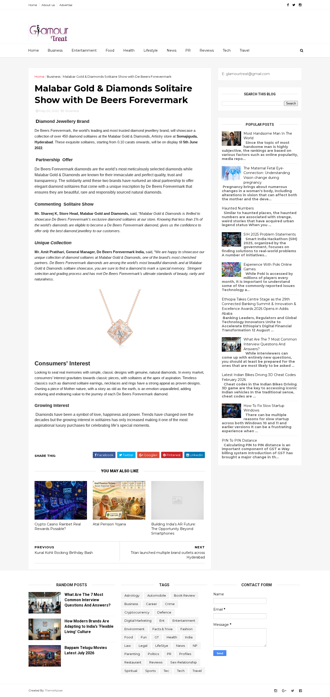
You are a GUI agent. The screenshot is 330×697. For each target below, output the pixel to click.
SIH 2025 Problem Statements (270, 234)
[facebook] (288, 5)
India (189, 637)
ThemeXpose (54, 690)
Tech (227, 50)
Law (127, 646)
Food (110, 50)
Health (129, 50)
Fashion (186, 629)
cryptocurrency (136, 612)
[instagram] (300, 5)
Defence (164, 612)
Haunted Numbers (238, 208)
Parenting (132, 654)
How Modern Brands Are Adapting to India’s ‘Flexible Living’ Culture (89, 626)
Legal (143, 646)
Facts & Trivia (162, 629)
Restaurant (132, 662)
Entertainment (84, 50)
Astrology (131, 595)
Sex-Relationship (183, 662)
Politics (153, 654)
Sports (150, 671)
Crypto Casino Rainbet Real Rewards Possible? (58, 526)
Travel (244, 50)
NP (195, 646)
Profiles (185, 654)
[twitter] (293, 5)
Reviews (207, 50)
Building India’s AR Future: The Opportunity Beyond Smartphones (173, 528)
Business (55, 50)
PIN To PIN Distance (239, 440)
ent (162, 620)
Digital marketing (137, 620)
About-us (48, 5)
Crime (170, 604)
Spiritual (130, 671)
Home (33, 5)
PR (188, 50)
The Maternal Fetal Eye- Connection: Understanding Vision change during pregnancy (267, 175)
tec (166, 671)
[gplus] (284, 691)
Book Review (184, 595)
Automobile (156, 595)
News (171, 50)
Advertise (65, 5)
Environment (134, 629)
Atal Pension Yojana (109, 524)
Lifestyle (150, 50)
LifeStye (161, 646)
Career (151, 604)
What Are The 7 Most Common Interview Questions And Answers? (270, 344)
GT (157, 637)
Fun (144, 637)
